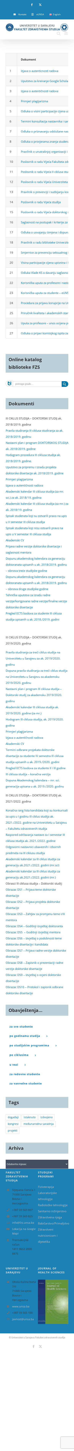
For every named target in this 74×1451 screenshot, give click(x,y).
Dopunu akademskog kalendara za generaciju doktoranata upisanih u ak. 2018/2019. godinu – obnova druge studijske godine (36, 583)
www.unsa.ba (20, 1306)
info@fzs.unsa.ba (23, 1222)
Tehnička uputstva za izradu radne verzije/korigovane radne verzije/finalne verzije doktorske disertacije (36, 601)
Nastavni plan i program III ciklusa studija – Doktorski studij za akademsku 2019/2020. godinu (34, 695)
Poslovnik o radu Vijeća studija (41, 202)
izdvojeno (46, 1117)
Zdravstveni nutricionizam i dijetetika (47, 1235)
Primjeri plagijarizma (34, 101)
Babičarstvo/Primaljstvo (53, 1223)
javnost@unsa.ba (23, 1319)
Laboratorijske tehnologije (47, 1196)
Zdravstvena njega (50, 1217)
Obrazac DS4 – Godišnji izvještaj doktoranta (34, 926)
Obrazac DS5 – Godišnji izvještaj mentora (33, 932)
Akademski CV (15, 540)
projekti (12, 1130)
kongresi (13, 1124)
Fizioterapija (46, 1187)
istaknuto (29, 1117)
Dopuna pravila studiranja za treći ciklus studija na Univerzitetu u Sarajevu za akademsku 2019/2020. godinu (36, 677)
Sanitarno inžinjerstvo (52, 1211)
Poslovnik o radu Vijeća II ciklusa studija (47, 172)
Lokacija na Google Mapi (24, 1231)
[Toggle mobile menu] (66, 33)
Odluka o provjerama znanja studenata (46, 141)
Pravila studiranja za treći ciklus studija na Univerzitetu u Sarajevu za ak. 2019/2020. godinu (33, 658)
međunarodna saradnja (39, 1124)
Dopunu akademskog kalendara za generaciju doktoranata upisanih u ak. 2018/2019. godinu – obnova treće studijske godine (36, 565)
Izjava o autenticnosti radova (39, 71)
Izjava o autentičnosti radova (39, 91)
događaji (13, 1117)
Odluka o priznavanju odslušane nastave (47, 131)
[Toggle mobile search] (59, 33)
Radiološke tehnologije (53, 1205)
